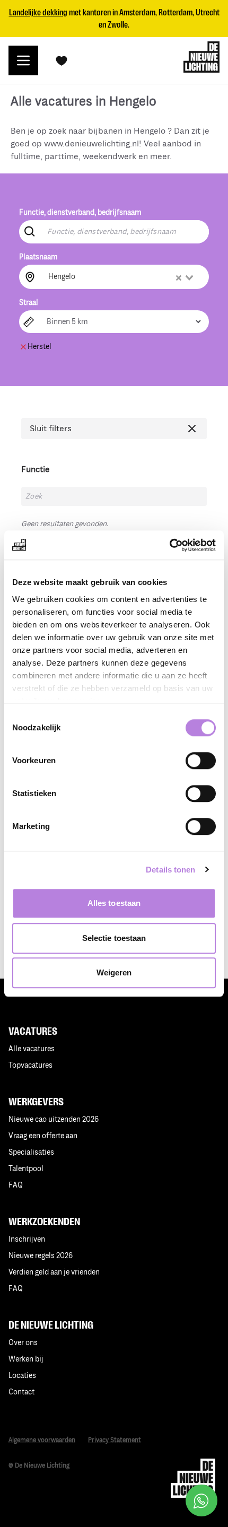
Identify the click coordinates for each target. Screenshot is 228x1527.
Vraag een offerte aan (42, 1135)
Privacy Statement (114, 1440)
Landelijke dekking (38, 12)
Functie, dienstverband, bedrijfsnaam (80, 212)
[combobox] (121, 277)
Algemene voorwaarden (41, 1440)
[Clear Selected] (178, 278)
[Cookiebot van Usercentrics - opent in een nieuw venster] (169, 545)
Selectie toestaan (114, 938)
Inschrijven (26, 1239)
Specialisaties (31, 1152)
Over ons (23, 1342)
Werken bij (25, 1359)
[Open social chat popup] (201, 1500)
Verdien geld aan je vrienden (54, 1272)
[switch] (201, 760)
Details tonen (170, 869)
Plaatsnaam (38, 256)
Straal (28, 302)
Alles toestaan (114, 903)
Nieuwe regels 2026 (40, 1255)
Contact (21, 1392)
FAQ (15, 1288)
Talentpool (25, 1168)
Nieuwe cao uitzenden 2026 (53, 1119)
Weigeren (114, 972)
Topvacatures (30, 1065)
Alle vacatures (31, 1048)
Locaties (22, 1375)
